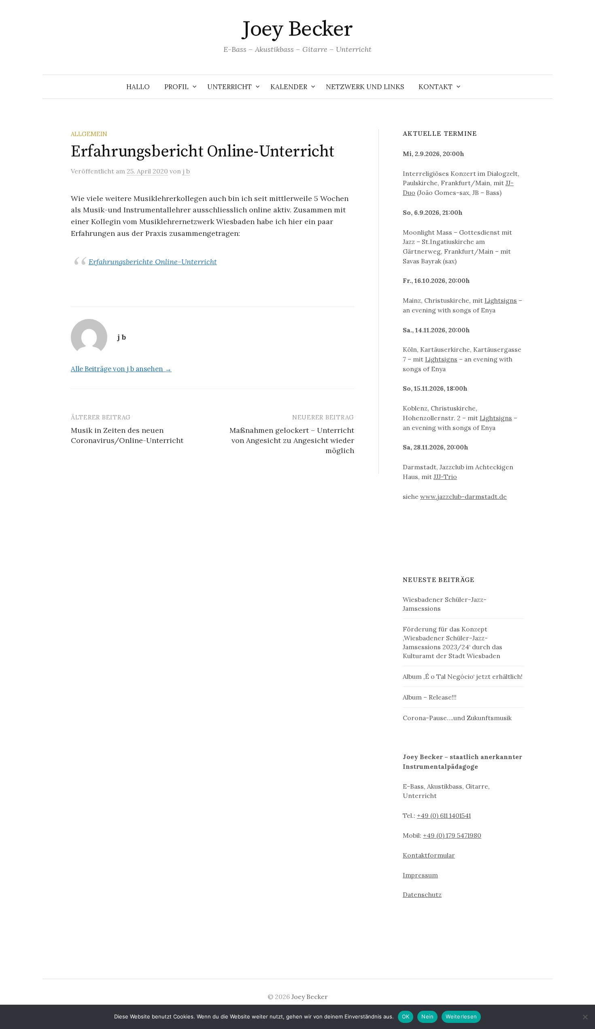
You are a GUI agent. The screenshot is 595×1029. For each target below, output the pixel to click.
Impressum (420, 875)
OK (406, 1016)
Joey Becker (297, 29)
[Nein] (585, 1017)
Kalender (288, 86)
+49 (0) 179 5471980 (452, 835)
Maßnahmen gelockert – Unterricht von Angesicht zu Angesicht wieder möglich (292, 440)
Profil (176, 86)
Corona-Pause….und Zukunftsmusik (457, 718)
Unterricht (229, 86)
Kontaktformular (429, 855)
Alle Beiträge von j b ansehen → (121, 368)
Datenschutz (422, 894)
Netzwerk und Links (365, 86)
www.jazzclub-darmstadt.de (463, 496)
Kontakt (436, 86)
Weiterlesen (461, 1016)
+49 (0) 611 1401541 (444, 815)
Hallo (138, 86)
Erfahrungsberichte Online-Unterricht (153, 261)
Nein (427, 1016)
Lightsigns (500, 300)
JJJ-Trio (445, 477)
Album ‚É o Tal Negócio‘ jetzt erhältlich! (463, 676)
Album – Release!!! (430, 697)
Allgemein (89, 134)
